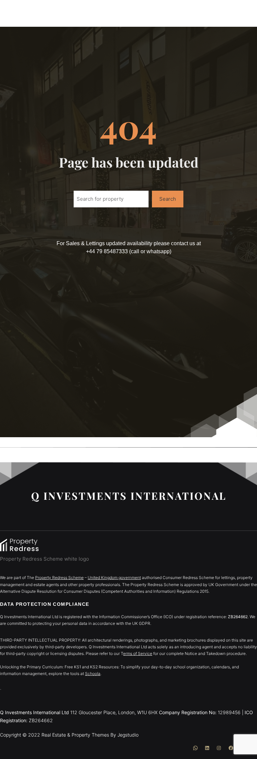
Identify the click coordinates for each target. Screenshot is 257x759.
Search (167, 199)
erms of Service (137, 653)
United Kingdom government (114, 577)
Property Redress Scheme (59, 577)
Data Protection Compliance (44, 604)
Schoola (92, 673)
